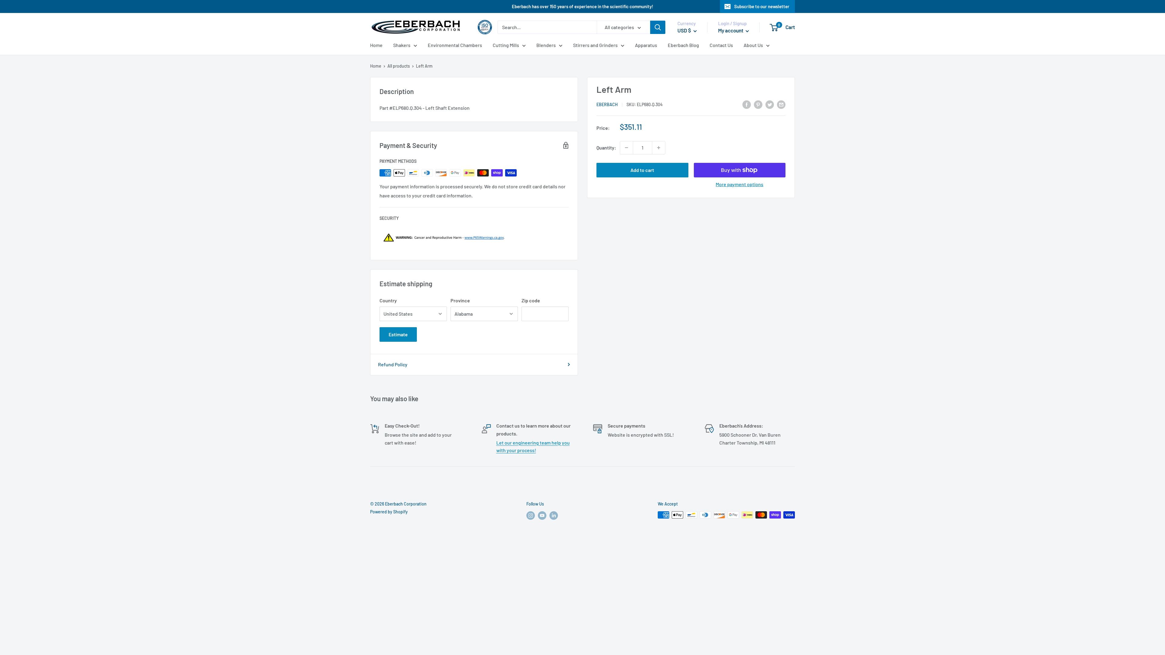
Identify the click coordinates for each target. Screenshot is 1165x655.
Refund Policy (392, 364)
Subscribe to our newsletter (761, 6)
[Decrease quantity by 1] (626, 147)
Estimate (398, 334)
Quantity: (606, 147)
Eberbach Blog (683, 45)
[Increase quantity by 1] (658, 147)
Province (460, 300)
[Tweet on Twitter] (769, 104)
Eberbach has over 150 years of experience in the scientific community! (582, 6)
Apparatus (646, 45)
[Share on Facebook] (746, 104)
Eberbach (607, 104)
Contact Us (721, 45)
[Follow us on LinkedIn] (553, 515)
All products (398, 66)
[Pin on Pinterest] (758, 104)
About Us (753, 45)
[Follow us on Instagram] (530, 515)
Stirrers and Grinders (595, 45)
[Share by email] (781, 104)
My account (731, 30)
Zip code (531, 300)
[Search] (657, 27)
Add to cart (642, 170)
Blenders (546, 45)
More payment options (739, 184)
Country (388, 300)
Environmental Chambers (455, 45)
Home (376, 45)
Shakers (401, 45)
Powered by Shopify (389, 511)
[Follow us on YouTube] (542, 515)
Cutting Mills (506, 45)
